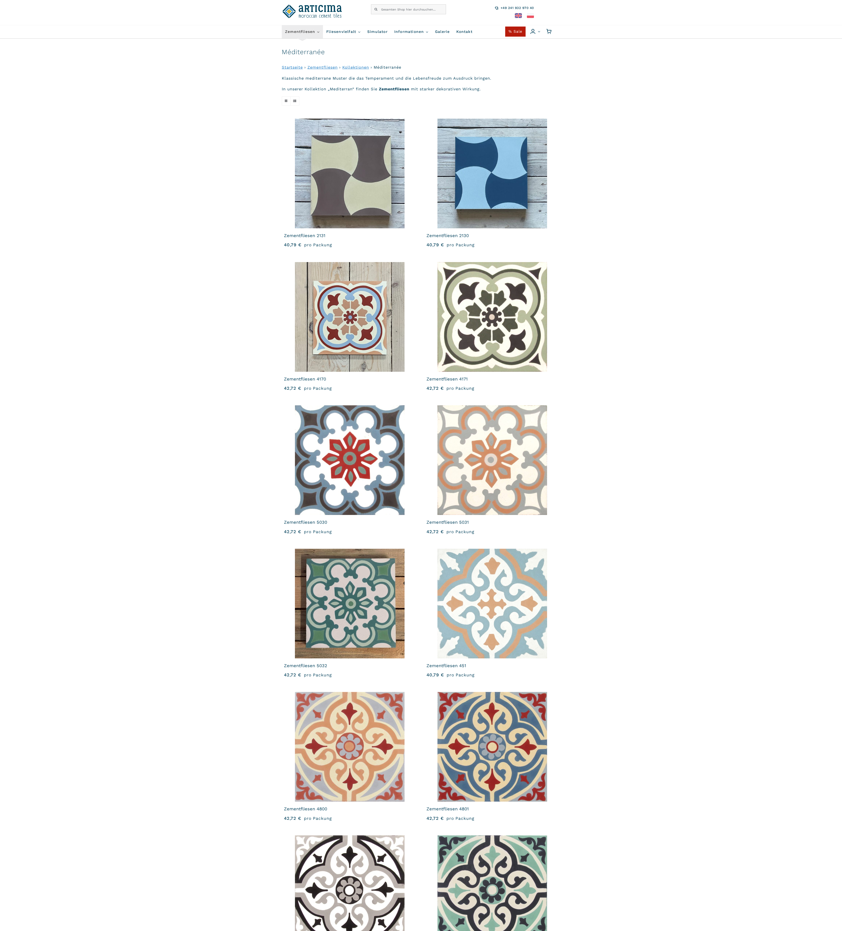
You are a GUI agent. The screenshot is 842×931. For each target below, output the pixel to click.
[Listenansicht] (295, 101)
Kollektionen (355, 67)
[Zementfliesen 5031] (492, 460)
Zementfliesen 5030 (305, 522)
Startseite (292, 67)
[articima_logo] (312, 6)
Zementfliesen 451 (446, 665)
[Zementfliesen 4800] (350, 747)
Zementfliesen (322, 67)
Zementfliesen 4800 (305, 808)
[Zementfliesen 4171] (492, 317)
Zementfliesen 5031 (447, 522)
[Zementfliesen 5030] (350, 460)
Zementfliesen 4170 (305, 379)
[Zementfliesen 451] (492, 603)
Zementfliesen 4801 (447, 808)
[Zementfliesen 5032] (350, 603)
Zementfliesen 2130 (447, 235)
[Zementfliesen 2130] (492, 173)
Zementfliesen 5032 (305, 665)
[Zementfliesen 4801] (492, 747)
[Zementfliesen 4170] (350, 317)
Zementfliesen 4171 (447, 379)
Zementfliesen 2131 (304, 235)
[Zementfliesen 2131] (350, 173)
